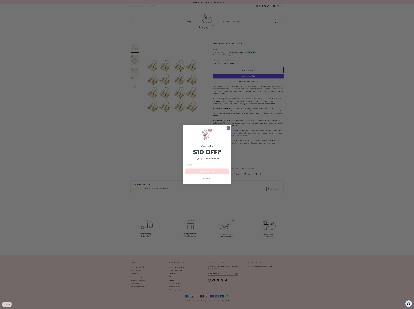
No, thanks (207, 178)
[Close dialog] (228, 128)
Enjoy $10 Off (207, 171)
